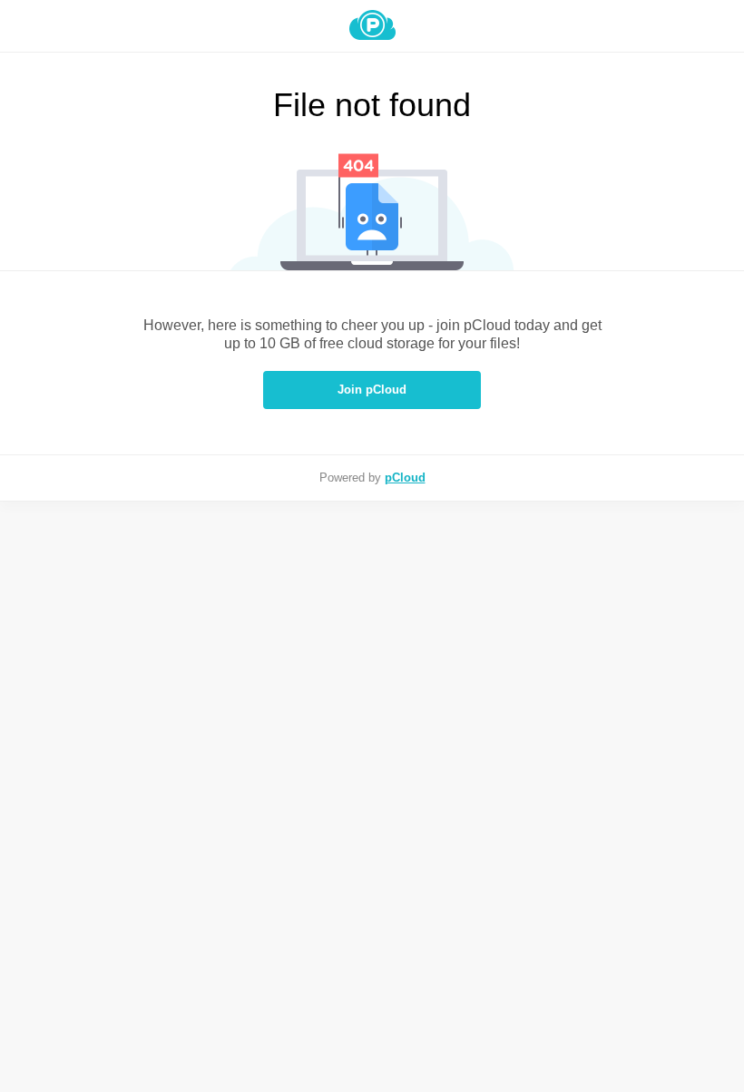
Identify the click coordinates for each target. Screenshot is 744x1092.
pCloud (405, 477)
